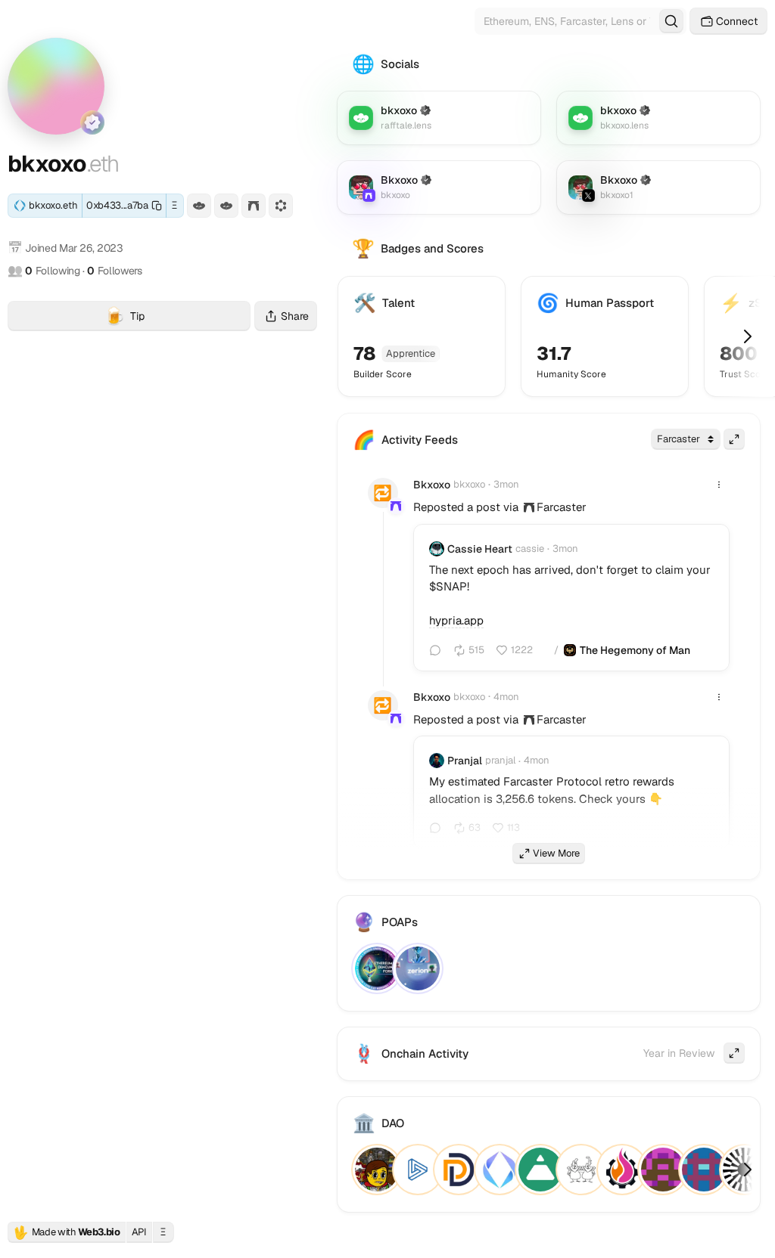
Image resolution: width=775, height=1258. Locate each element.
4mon (506, 696)
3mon (506, 484)
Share (295, 316)
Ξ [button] (174, 205)
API (139, 1231)
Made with (66, 1232)
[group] (529, 507)
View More (556, 853)
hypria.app (456, 620)
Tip (177, 318)
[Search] (671, 21)
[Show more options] (719, 484)
